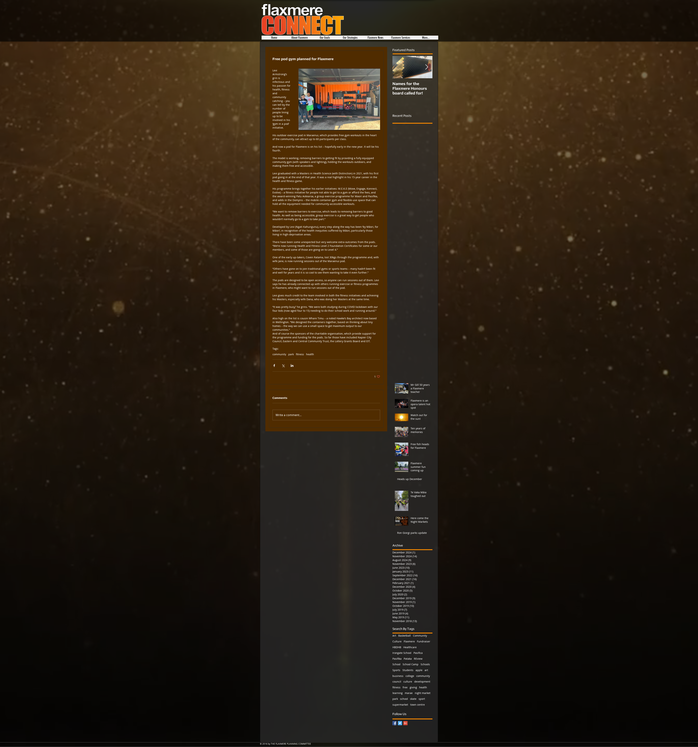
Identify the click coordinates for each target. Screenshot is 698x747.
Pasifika (397, 658)
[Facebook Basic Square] (394, 723)
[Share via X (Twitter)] (283, 365)
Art (394, 635)
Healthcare (410, 647)
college (410, 676)
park (291, 354)
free (405, 687)
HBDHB (396, 647)
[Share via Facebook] (274, 365)
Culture (397, 641)
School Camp (410, 664)
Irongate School (401, 653)
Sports (396, 670)
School (396, 664)
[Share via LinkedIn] (292, 365)
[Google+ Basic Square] (405, 723)
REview (418, 658)
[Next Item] (426, 67)
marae (409, 693)
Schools (425, 664)
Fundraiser (423, 641)
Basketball (404, 635)
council (396, 681)
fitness (300, 354)
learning (397, 693)
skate (413, 699)
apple (419, 670)
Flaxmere (409, 641)
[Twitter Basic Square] (400, 723)
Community (420, 635)
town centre (417, 704)
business (397, 676)
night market (422, 693)
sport (422, 699)
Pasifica (418, 653)
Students (407, 670)
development (422, 681)
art (426, 670)
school (404, 699)
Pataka (408, 658)
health (310, 354)
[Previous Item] (398, 67)
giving (413, 687)
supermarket (400, 704)
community (279, 354)
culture (407, 681)
